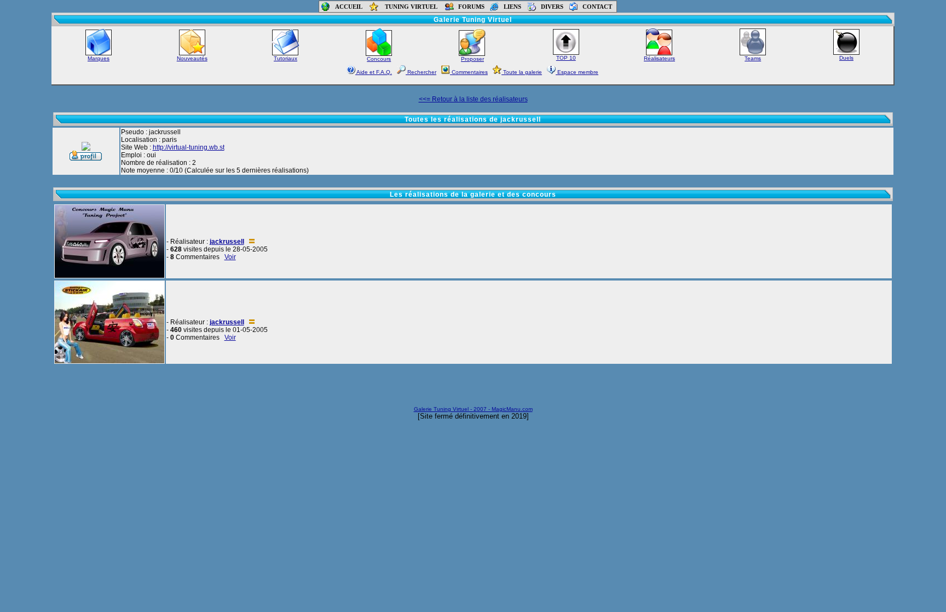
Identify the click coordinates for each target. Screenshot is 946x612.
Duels (846, 58)
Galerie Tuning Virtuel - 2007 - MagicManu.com (473, 409)
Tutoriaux (285, 58)
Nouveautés (192, 58)
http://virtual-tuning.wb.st (188, 147)
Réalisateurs (659, 58)
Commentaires (469, 72)
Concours (379, 59)
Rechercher (421, 72)
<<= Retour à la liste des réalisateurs (473, 99)
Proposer (472, 59)
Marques (98, 58)
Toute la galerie (521, 72)
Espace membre (577, 72)
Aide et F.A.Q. (373, 72)
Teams (753, 58)
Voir (230, 257)
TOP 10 (566, 58)
